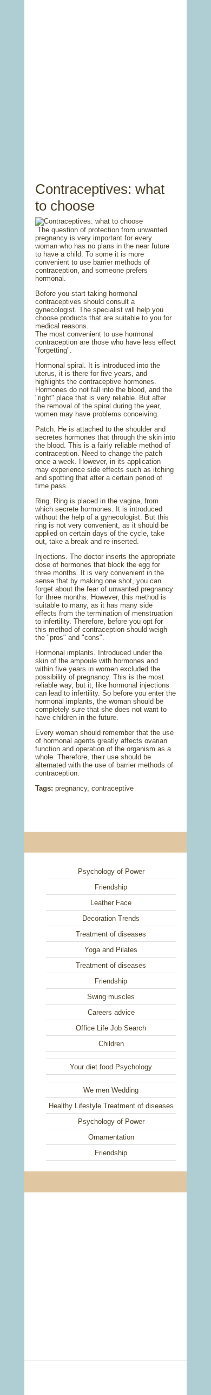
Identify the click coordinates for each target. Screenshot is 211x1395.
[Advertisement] (105, 78)
